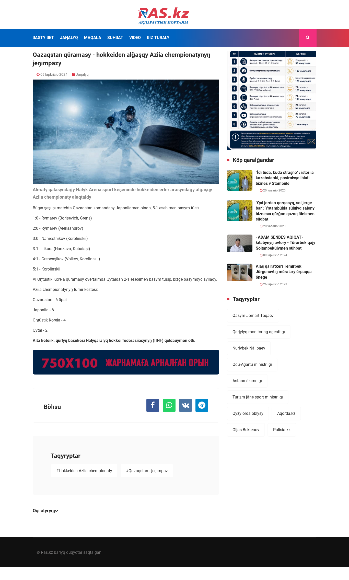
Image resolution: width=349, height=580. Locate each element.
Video (135, 37)
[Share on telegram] (201, 405)
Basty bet (43, 37)
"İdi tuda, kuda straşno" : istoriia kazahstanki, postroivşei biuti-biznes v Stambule (285, 178)
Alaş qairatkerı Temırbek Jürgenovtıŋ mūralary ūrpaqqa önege (284, 272)
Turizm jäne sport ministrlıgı (257, 397)
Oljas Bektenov (245, 429)
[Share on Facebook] (152, 405)
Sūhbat (115, 37)
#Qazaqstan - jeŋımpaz (147, 470)
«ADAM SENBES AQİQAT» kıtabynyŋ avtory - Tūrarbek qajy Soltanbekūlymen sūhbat (285, 243)
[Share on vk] (185, 405)
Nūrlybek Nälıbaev (248, 348)
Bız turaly (158, 37)
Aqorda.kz (286, 413)
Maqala (92, 37)
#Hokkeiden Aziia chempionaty (84, 470)
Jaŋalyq (69, 37)
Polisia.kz (281, 429)
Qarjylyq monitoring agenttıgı (258, 331)
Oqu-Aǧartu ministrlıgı (252, 364)
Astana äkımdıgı (247, 380)
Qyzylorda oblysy (247, 413)
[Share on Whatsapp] (169, 405)
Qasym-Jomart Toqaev (253, 315)
